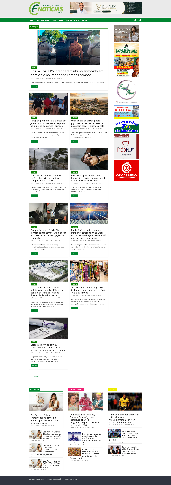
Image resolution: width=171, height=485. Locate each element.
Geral (61, 20)
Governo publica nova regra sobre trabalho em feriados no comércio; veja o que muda (89, 290)
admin (49, 78)
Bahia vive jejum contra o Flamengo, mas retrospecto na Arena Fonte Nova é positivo (124, 435)
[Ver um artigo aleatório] (140, 20)
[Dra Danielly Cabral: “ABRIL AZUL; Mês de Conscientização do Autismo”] (35, 460)
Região (54, 20)
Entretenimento (80, 20)
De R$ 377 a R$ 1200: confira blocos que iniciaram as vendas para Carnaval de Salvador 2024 (84, 453)
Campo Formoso (43, 20)
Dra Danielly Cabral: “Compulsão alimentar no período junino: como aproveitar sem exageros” (46, 449)
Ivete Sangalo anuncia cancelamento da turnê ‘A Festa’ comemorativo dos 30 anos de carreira (85, 438)
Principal (34, 67)
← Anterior (33, 376)
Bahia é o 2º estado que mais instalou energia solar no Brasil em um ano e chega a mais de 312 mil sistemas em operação (88, 234)
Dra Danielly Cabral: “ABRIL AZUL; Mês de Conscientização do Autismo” (51, 464)
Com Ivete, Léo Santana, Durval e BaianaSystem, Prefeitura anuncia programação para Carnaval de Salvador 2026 (84, 420)
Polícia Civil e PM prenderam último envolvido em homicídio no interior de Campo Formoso (67, 73)
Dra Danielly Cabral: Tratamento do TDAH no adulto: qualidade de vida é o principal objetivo (45, 419)
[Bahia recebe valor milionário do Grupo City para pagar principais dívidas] (114, 446)
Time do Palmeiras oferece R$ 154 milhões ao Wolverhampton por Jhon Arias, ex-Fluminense (124, 418)
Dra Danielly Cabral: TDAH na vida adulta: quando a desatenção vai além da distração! (52, 435)
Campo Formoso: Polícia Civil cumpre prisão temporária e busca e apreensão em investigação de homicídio (48, 234)
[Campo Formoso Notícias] (46, 3)
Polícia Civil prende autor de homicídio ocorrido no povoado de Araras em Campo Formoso (88, 178)
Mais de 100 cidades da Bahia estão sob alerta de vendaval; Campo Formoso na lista (46, 178)
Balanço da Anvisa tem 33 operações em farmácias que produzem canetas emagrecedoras (48, 347)
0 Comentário (58, 78)
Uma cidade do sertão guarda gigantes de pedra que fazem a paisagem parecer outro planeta (87, 123)
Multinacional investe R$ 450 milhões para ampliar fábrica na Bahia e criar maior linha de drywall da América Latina (47, 291)
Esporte (69, 20)
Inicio (32, 20)
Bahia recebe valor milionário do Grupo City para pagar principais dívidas (130, 450)
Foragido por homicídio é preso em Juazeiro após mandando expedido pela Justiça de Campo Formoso (48, 123)
